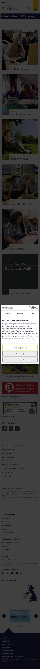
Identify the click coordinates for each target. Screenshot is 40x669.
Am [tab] (33, 313)
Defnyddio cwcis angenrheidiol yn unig (20, 360)
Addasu (19, 354)
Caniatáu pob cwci (20, 348)
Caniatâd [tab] (7, 313)
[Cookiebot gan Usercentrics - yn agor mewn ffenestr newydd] (29, 307)
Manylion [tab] (20, 313)
